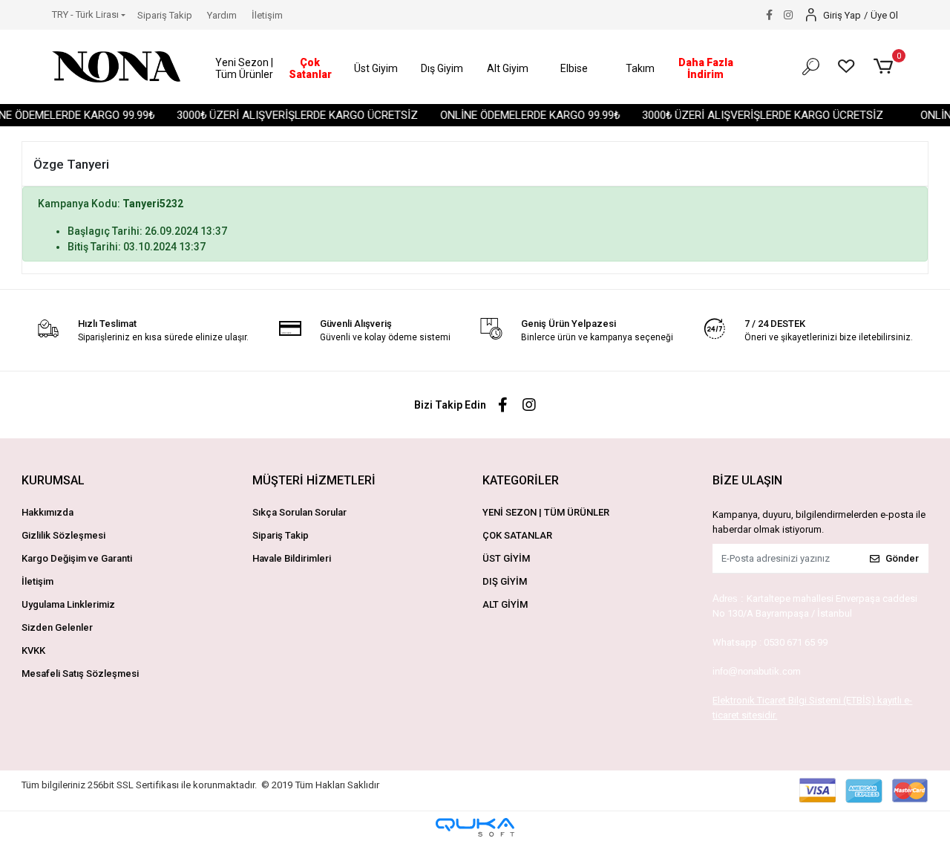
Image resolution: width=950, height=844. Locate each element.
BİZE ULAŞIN (747, 480)
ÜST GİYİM (506, 558)
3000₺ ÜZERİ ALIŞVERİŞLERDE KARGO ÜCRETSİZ (289, 115)
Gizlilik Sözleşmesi (63, 535)
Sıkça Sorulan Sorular (299, 512)
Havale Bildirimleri (291, 558)
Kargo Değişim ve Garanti (77, 558)
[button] (245, 69)
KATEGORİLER (520, 480)
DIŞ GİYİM (504, 581)
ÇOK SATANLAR (517, 535)
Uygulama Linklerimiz (68, 604)
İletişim (267, 15)
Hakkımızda (47, 512)
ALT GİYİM (505, 604)
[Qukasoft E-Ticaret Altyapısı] (475, 827)
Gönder (902, 558)
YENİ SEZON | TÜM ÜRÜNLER (545, 512)
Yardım (222, 15)
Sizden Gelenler (57, 627)
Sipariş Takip (164, 15)
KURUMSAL (53, 480)
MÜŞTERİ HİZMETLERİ (314, 480)
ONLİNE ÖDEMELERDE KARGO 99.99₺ (522, 115)
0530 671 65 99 (796, 642)
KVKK (33, 650)
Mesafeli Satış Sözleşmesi (80, 673)
